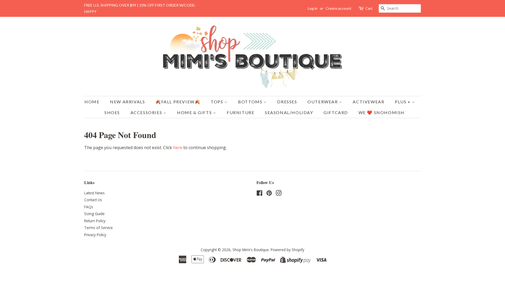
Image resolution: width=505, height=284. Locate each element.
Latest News (94, 192)
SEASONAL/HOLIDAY (289, 112)
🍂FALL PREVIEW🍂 (177, 101)
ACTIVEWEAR (368, 101)
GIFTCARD (336, 112)
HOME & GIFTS (195, 112)
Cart (369, 8)
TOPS (217, 101)
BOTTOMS (251, 101)
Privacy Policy (95, 234)
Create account (338, 8)
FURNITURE (240, 112)
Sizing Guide (94, 213)
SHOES (112, 112)
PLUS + (403, 101)
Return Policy (94, 220)
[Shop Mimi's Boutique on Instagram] (278, 193)
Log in (312, 8)
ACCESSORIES (146, 112)
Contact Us (93, 199)
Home (91, 101)
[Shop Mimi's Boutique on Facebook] (259, 193)
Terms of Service (98, 227)
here (177, 147)
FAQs (88, 206)
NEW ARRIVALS (127, 101)
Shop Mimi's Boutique (251, 249)
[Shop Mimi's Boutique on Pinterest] (269, 193)
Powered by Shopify (287, 249)
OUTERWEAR (323, 101)
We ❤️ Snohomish (381, 112)
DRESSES (287, 101)
